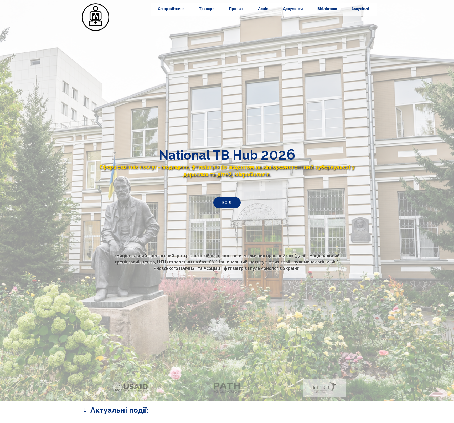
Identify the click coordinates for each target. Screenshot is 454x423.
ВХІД (227, 203)
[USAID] (130, 388)
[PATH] (227, 388)
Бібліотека (327, 8)
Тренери (207, 8)
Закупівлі (360, 8)
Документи (293, 8)
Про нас (236, 8)
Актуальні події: (118, 410)
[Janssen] (324, 388)
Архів (263, 8)
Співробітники (171, 8)
